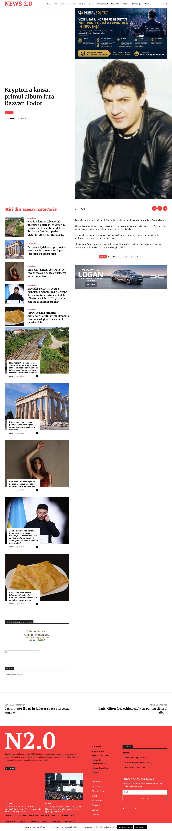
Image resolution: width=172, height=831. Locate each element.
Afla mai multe (110, 827)
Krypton (126, 257)
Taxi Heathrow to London (14, 674)
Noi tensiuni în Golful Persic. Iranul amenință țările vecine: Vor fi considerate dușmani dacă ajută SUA (23, 809)
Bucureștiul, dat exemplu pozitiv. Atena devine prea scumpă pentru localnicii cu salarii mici (47, 250)
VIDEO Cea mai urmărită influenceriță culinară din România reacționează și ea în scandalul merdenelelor (23, 596)
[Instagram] (129, 808)
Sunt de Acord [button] (140, 827)
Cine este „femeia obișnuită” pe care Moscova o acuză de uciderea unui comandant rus (46, 273)
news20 (12, 118)
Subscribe (145, 798)
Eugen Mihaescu (114, 257)
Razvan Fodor (136, 257)
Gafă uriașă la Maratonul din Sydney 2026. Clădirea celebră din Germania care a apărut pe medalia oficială (63, 809)
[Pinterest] (165, 208)
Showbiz (9, 113)
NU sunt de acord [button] (125, 827)
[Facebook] (154, 208)
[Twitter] (159, 208)
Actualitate (31, 218)
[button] (164, 3)
